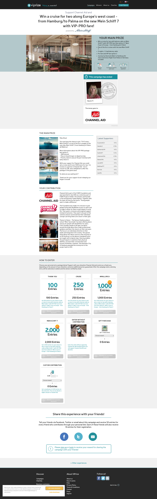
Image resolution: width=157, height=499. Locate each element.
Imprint (69, 494)
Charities (114, 5)
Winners (99, 5)
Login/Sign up (123, 5)
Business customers (43, 484)
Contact (69, 489)
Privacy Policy (71, 485)
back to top (113, 485)
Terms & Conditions (73, 487)
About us (106, 5)
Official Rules (114, 125)
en (127, 1)
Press (68, 491)
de (122, 1)
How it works (71, 481)
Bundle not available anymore (53, 311)
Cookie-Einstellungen (54, 492)
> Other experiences (79, 463)
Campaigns (91, 5)
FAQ (68, 483)
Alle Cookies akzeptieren (54, 488)
